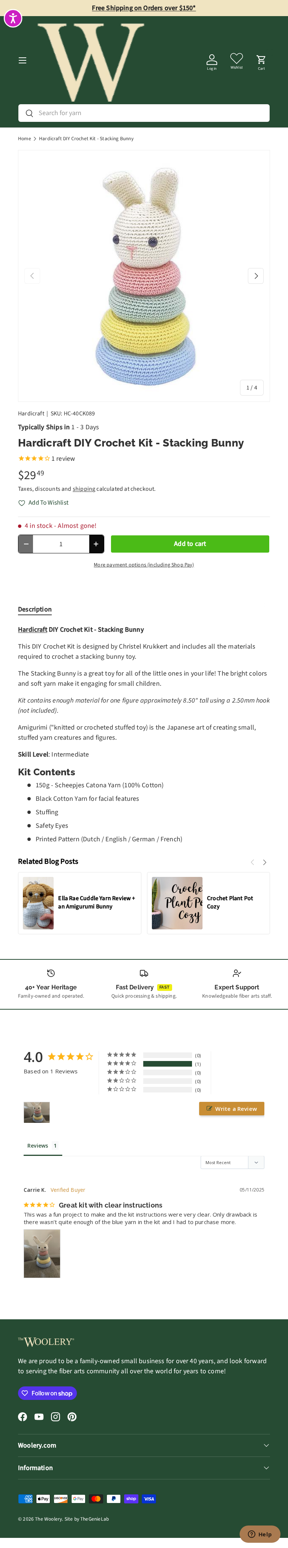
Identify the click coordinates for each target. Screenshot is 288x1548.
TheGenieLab (94, 1519)
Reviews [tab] (37, 1145)
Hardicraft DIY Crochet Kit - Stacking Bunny (86, 138)
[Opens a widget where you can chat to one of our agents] (259, 1535)
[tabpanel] (144, 734)
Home (24, 138)
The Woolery (48, 1519)
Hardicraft (31, 413)
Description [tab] (35, 609)
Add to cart (190, 543)
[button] (261, 60)
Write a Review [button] (236, 1108)
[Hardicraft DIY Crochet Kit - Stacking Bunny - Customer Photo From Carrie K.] (37, 1112)
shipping (84, 489)
